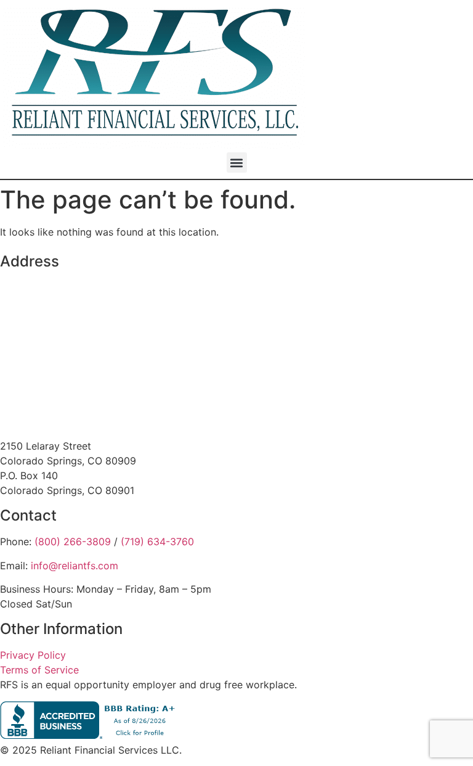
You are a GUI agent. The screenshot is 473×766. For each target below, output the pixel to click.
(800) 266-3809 (72, 541)
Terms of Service (39, 670)
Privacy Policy (33, 655)
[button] (237, 162)
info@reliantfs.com (74, 565)
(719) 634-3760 (157, 541)
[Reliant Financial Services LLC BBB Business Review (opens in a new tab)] (90, 735)
